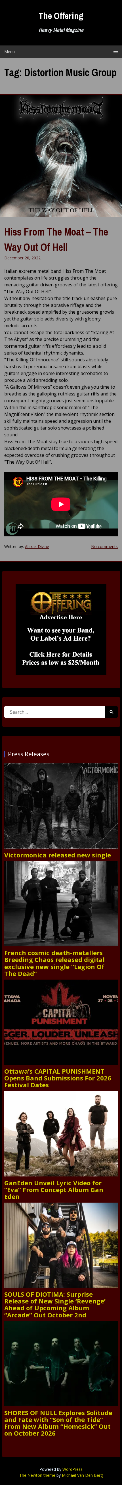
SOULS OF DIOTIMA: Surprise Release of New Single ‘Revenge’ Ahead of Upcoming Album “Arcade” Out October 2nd (55, 1304)
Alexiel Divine (37, 546)
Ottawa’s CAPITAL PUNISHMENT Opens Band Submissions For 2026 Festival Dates (57, 1078)
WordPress (72, 1469)
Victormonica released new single (57, 854)
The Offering (61, 16)
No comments (104, 546)
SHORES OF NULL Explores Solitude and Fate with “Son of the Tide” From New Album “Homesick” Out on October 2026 (58, 1423)
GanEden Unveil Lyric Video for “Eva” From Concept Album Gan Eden (53, 1189)
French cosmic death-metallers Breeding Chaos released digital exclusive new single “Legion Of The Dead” (54, 963)
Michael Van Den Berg (82, 1475)
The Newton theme (37, 1475)
